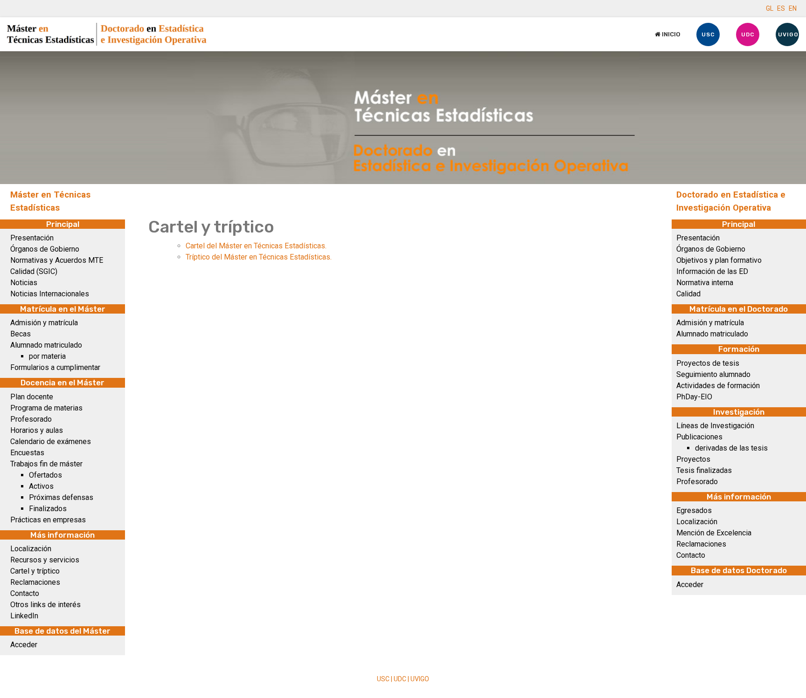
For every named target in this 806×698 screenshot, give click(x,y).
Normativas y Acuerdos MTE (56, 260)
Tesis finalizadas (704, 470)
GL (769, 8)
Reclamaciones (35, 582)
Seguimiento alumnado (713, 374)
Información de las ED (712, 271)
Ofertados (45, 475)
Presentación (32, 237)
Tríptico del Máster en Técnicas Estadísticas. (259, 257)
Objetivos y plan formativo (719, 260)
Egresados (694, 510)
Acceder (23, 644)
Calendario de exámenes (50, 441)
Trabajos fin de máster (46, 463)
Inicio (670, 34)
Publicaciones (699, 436)
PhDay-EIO (694, 396)
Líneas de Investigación (715, 425)
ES (781, 8)
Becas (20, 333)
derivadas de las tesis (731, 448)
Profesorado (31, 419)
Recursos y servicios (44, 559)
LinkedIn (24, 615)
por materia (47, 356)
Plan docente (31, 396)
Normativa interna (704, 282)
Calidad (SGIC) (33, 271)
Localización (30, 548)
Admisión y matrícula (44, 322)
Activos (41, 486)
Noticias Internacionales (49, 293)
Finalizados (48, 508)
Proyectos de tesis (707, 363)
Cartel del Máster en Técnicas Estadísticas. (256, 245)
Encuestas (27, 452)
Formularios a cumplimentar (55, 367)
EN (793, 8)
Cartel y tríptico (35, 571)
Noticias (23, 282)
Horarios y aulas (36, 430)
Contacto (24, 593)
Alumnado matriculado (46, 345)
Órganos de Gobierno (44, 249)
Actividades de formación (718, 385)
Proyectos (693, 459)
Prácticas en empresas (48, 519)
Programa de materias (46, 408)
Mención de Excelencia (713, 532)
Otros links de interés (45, 604)
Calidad (688, 293)
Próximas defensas (61, 497)
